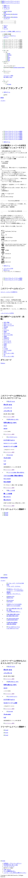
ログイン (18, 31)
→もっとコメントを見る (7, 313)
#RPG (5, 351)
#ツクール (6, 339)
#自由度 (6, 327)
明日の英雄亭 (7, 478)
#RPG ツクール (8, 324)
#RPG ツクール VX (9, 325)
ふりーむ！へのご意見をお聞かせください (15, 872)
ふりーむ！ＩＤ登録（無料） (8, 31)
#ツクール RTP (7, 350)
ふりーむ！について (9, 866)
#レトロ (6, 28)
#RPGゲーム (7, 92)
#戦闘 (5, 331)
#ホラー (6, 25)
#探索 (5, 27)
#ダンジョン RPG (8, 334)
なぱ (5, 460)
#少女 (5, 328)
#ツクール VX (7, 341)
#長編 (5, 336)
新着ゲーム (7, 5)
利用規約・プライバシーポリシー (13, 863)
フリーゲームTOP (8, 268)
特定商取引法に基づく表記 (11, 865)
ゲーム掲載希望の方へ (10, 871)
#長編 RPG (6, 338)
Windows (3, 363)
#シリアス (6, 330)
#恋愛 (5, 344)
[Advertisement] (14, 115)
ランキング (7, 8)
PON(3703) (4, 577)
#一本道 (6, 348)
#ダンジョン (7, 333)
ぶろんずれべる (8, 407)
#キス (5, 347)
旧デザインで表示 (8, 868)
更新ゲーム (7, 7)
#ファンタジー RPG (9, 353)
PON (2, 97)
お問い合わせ (7, 869)
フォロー (3, 100)
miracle (5, 425)
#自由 (5, 345)
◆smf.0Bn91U (7, 496)
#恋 (4, 354)
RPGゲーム (7, 270)
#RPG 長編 (6, 322)
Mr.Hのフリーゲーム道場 (10, 443)
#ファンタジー (7, 342)
